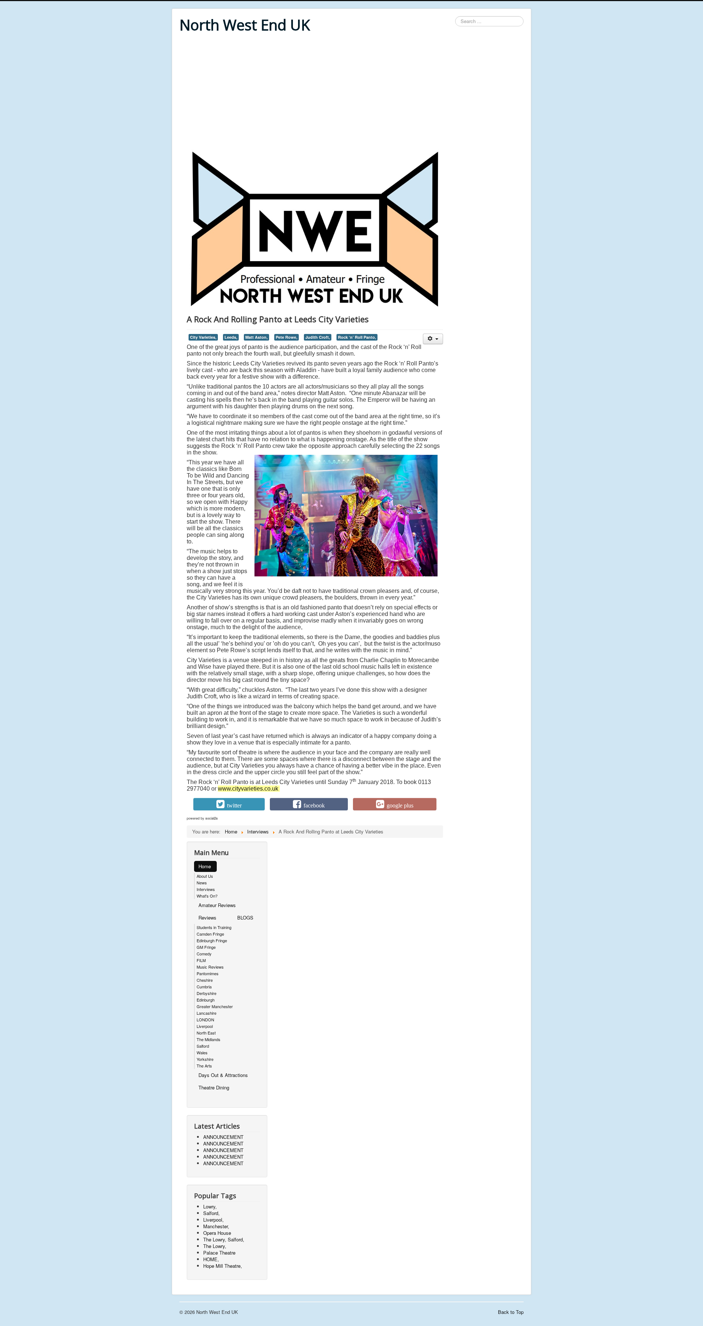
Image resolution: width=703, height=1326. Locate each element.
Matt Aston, (256, 337)
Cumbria (204, 986)
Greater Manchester (215, 1006)
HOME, (211, 1259)
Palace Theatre (219, 1252)
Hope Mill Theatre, (222, 1265)
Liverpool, (213, 1219)
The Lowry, (214, 1246)
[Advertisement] (351, 92)
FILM (201, 960)
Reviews (207, 917)
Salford (203, 1046)
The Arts (204, 1066)
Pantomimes (208, 973)
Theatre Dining (213, 1087)
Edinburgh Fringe (212, 940)
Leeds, (230, 337)
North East (206, 1033)
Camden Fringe (210, 934)
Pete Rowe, (286, 337)
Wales (202, 1052)
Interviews (206, 889)
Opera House (217, 1232)
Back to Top (511, 1311)
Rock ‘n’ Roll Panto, (357, 337)
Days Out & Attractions (223, 1074)
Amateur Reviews (217, 905)
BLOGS (245, 917)
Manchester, (216, 1226)
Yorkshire (205, 1059)
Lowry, (210, 1206)
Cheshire (205, 980)
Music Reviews (210, 967)
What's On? (207, 896)
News (202, 882)
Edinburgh (206, 1000)
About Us (205, 876)
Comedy (204, 954)
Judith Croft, (317, 337)
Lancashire (206, 1013)
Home (204, 866)
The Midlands (208, 1039)
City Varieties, (203, 337)
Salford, (211, 1213)
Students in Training (214, 927)
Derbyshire (206, 993)
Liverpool (205, 1026)
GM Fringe (206, 947)
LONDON (205, 1019)
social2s (211, 818)
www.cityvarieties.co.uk (248, 788)
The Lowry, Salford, (223, 1239)
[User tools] (433, 339)
